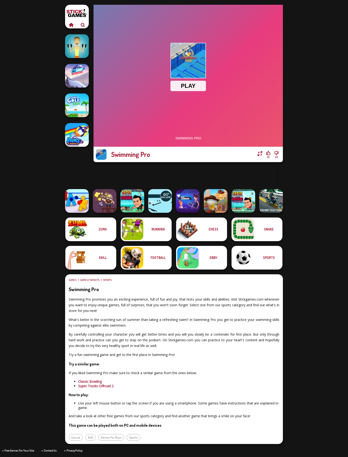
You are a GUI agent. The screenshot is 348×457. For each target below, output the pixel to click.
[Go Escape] (160, 201)
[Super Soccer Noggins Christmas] (243, 201)
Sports (107, 280)
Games (72, 280)
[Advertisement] (188, 175)
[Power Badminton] (188, 201)
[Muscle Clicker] (77, 46)
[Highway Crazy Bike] (271, 201)
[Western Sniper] (216, 201)
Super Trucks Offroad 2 (96, 386)
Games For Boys (89, 280)
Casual (75, 437)
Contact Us (50, 450)
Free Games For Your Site (19, 450)
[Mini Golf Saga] (77, 105)
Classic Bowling (90, 381)
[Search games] (83, 24)
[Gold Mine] (104, 201)
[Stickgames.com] (71, 24)
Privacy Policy (74, 450)
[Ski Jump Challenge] (77, 76)
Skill (90, 437)
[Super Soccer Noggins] (132, 201)
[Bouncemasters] (77, 135)
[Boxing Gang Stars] (77, 201)
